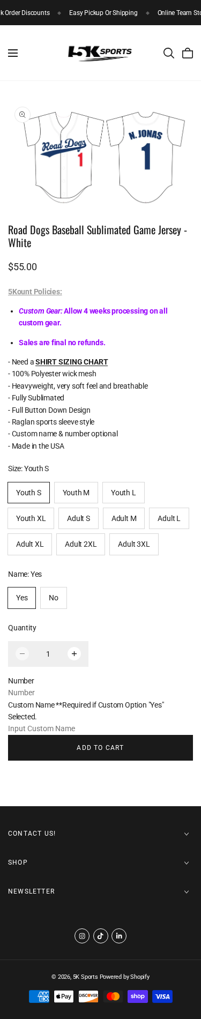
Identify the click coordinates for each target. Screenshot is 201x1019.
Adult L (169, 518)
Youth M (76, 492)
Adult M (124, 518)
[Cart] (187, 53)
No (53, 597)
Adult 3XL (134, 544)
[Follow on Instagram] (82, 935)
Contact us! (32, 833)
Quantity (22, 627)
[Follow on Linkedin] (118, 935)
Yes (21, 597)
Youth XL (31, 518)
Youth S (28, 492)
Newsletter (31, 891)
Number (21, 680)
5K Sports (85, 976)
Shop (18, 862)
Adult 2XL (80, 544)
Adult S (78, 518)
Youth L (123, 492)
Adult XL (29, 544)
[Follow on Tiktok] (100, 935)
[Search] (168, 53)
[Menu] (13, 53)
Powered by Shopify (125, 976)
